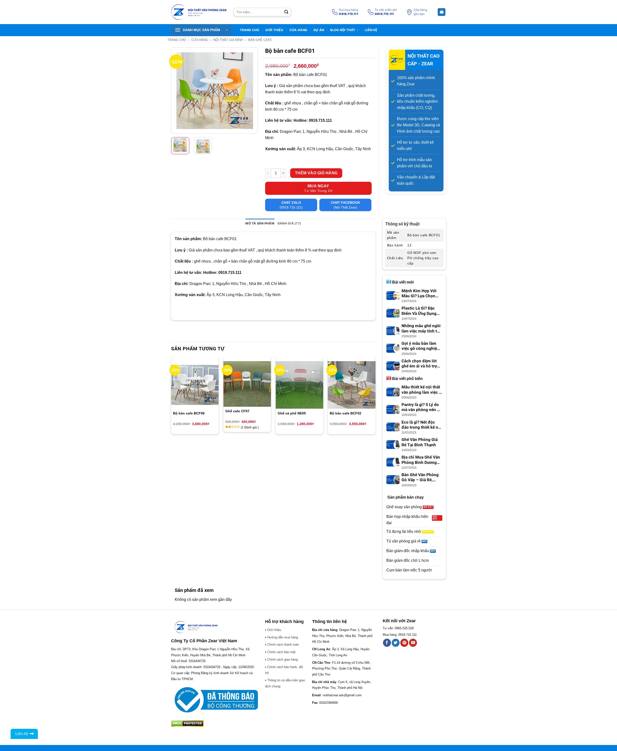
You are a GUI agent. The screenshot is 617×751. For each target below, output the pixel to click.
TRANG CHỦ (249, 30)
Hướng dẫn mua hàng (282, 637)
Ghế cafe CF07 (237, 411)
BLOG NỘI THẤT (342, 30)
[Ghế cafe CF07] (247, 383)
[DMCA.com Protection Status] (187, 723)
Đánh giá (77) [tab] (289, 223)
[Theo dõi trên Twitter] (396, 643)
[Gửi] (286, 12)
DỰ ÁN (319, 30)
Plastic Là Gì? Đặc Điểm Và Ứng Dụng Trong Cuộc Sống (419, 311)
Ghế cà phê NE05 (292, 413)
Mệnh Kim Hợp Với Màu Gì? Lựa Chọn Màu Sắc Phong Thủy (421, 294)
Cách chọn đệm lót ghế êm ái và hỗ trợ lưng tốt (419, 364)
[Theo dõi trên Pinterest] (404, 643)
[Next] (250, 90)
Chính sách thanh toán (283, 644)
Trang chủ (177, 40)
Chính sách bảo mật (281, 652)
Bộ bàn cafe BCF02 (345, 413)
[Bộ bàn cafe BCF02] (351, 385)
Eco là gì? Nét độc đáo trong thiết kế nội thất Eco (422, 425)
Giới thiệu (274, 30)
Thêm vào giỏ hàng (316, 173)
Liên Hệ (371, 30)
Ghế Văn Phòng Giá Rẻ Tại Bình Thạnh (420, 442)
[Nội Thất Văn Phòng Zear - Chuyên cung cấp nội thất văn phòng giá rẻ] (199, 12)
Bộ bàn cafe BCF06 (189, 413)
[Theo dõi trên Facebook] (387, 643)
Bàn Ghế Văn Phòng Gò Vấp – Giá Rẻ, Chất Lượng (420, 478)
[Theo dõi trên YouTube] (413, 643)
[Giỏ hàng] (441, 12)
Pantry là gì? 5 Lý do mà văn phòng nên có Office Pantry (422, 407)
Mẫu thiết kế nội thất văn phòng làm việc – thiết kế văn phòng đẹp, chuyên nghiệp (422, 390)
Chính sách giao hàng (282, 659)
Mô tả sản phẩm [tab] (259, 223)
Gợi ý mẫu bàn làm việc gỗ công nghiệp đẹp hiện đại (420, 346)
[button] (201, 30)
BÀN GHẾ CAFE (260, 40)
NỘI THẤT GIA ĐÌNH (228, 40)
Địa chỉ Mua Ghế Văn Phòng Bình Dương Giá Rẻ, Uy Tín (421, 460)
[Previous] (178, 90)
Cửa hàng (298, 30)
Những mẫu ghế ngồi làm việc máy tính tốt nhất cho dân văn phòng (421, 329)
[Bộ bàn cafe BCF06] (195, 385)
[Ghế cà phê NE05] (299, 385)
